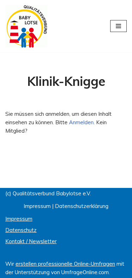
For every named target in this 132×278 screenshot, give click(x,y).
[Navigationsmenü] (118, 26)
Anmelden (81, 122)
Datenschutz (21, 230)
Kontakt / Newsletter (31, 241)
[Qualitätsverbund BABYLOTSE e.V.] (26, 26)
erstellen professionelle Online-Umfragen (65, 263)
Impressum (37, 206)
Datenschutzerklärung (81, 206)
